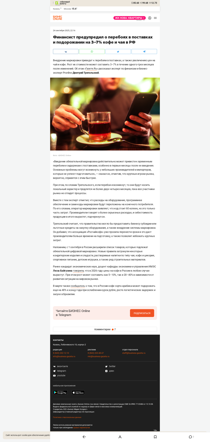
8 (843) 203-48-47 (96, 353)
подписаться (142, 313)
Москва (67, 9)
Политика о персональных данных (67, 417)
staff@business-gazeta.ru (133, 353)
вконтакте (62, 366)
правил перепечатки (81, 428)
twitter (112, 366)
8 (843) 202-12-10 (61, 353)
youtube (61, 375)
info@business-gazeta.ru (64, 356)
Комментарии (105, 329)
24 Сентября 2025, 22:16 (64, 30)
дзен (111, 371)
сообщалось (78, 285)
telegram (61, 371)
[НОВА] (129, 18)
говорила (78, 270)
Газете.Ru (91, 68)
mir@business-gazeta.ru (98, 356)
